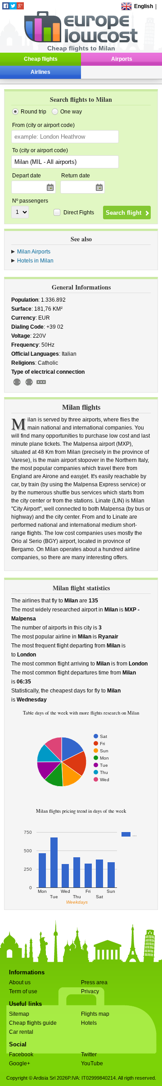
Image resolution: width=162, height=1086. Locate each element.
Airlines (40, 72)
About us (20, 982)
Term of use (23, 991)
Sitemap (19, 1014)
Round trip (33, 112)
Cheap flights (41, 59)
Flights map (95, 1014)
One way (71, 112)
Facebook (21, 1054)
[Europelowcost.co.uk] (81, 41)
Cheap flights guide (33, 1023)
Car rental (21, 1032)
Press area (94, 982)
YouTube (92, 1063)
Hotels (89, 1023)
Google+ (19, 1063)
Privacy (90, 991)
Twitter (89, 1054)
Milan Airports (33, 252)
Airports (121, 59)
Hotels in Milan (35, 261)
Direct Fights (78, 212)
